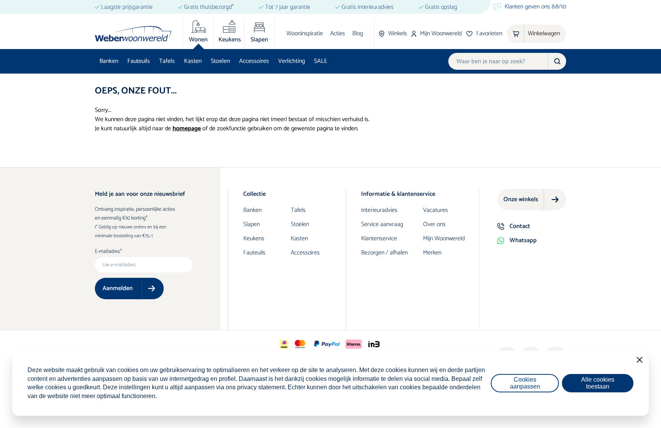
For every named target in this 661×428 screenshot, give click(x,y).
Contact (520, 226)
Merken (432, 253)
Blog (357, 33)
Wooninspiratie (305, 33)
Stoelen (220, 61)
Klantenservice (379, 238)
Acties (337, 33)
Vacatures (435, 210)
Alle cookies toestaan (597, 383)
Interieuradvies (379, 210)
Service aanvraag (382, 224)
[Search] (557, 61)
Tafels (167, 61)
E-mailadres (107, 252)
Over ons (434, 224)
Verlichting (291, 61)
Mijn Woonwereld (444, 238)
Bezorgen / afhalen (384, 253)
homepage (187, 128)
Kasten (193, 61)
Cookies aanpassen (525, 383)
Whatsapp (523, 240)
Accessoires (254, 61)
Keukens (253, 238)
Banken (108, 61)
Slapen (251, 224)
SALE (320, 61)
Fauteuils (138, 61)
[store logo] (133, 33)
